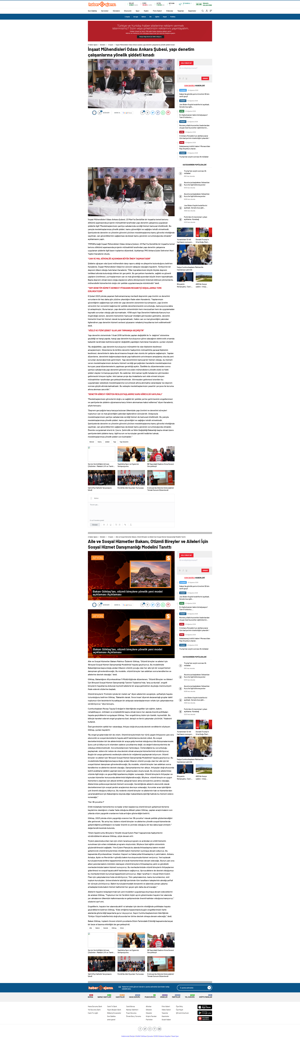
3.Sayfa (127, 17)
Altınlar (149, 1006)
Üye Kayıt (179, 1010)
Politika (172, 17)
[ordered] (116, 524)
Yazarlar (180, 11)
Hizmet (91, 442)
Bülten (144, 17)
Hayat (165, 17)
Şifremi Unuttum (182, 1013)
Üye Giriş (179, 1006)
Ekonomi (127, 11)
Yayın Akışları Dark (114, 1010)
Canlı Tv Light (93, 1013)
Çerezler (150, 1036)
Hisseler (163, 996)
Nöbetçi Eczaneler (114, 1013)
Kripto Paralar (205, 996)
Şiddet (107, 442)
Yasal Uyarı (175, 1036)
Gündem (116, 11)
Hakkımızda (125, 1036)
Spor (138, 11)
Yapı (114, 442)
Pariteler (176, 996)
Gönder (95, 525)
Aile (90, 928)
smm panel (111, 1019)
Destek (105, 928)
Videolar (169, 11)
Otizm (122, 928)
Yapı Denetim (124, 442)
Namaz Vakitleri (104, 996)
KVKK (156, 1036)
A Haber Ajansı (93, 45)
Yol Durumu (190, 996)
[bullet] (119, 524)
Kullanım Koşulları (165, 1036)
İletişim (132, 1036)
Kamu (100, 442)
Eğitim (157, 17)
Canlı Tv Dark (112, 1006)
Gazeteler (192, 11)
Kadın (146, 11)
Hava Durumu (134, 996)
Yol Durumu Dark (94, 1010)
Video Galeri (166, 1010)
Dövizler (149, 1010)
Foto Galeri (157, 11)
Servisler (105, 11)
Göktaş (114, 928)
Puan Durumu (150, 996)
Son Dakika (92, 11)
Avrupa (135, 17)
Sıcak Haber (166, 1019)
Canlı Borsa (130, 1006)
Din (150, 17)
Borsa (90, 996)
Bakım (98, 928)
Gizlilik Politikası (141, 1036)
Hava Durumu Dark (95, 1006)
